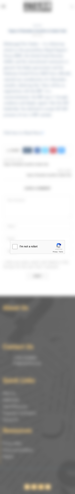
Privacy (55, 252)
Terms (61, 252)
